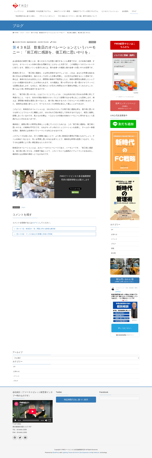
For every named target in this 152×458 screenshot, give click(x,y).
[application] (33, 411)
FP (112, 230)
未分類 (113, 253)
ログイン (35, 223)
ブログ (92, 42)
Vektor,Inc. (97, 452)
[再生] (15, 420)
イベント (114, 239)
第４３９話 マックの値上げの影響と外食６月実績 (34, 234)
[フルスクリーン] (50, 420)
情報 (112, 248)
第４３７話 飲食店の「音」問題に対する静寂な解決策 (35, 229)
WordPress (56, 452)
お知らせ (114, 234)
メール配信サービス (121, 96)
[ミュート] (46, 420)
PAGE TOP (146, 442)
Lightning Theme (67, 452)
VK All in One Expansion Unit (83, 452)
